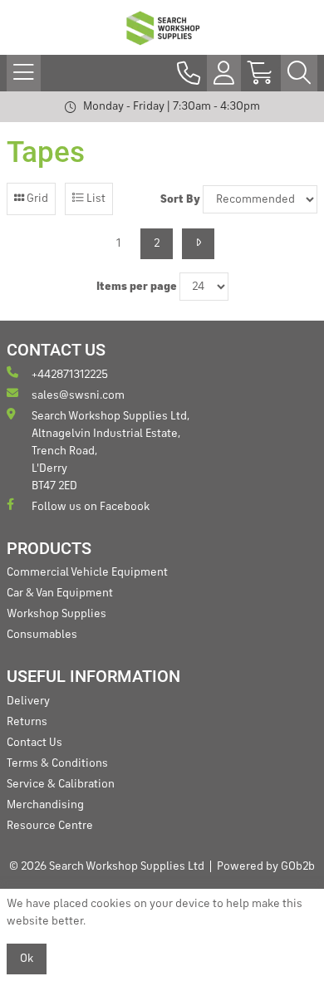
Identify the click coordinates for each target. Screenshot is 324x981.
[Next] (198, 243)
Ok (26, 958)
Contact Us (34, 742)
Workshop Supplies (56, 614)
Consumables (42, 634)
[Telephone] (188, 73)
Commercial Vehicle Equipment (87, 572)
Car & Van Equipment (60, 593)
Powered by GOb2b (266, 866)
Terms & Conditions (57, 763)
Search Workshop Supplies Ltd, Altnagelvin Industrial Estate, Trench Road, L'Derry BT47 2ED (110, 451)
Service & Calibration (61, 784)
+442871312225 (70, 374)
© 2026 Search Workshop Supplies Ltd (106, 866)
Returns (27, 722)
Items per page (136, 286)
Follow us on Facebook (91, 507)
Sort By (180, 199)
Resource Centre (50, 825)
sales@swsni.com (78, 395)
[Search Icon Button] (299, 73)
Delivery (28, 701)
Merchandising (45, 805)
